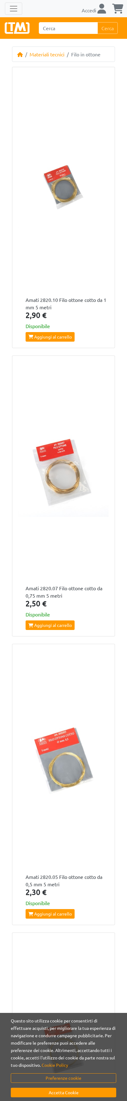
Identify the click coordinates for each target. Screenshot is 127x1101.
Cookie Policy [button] (55, 1065)
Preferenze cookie (63, 1078)
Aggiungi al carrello (52, 336)
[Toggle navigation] (13, 8)
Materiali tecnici (47, 54)
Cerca (107, 28)
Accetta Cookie (64, 1092)
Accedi (89, 10)
